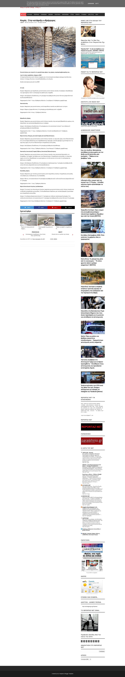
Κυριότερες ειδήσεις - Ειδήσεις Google (91, 474)
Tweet (28, 207)
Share (42, 207)
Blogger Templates (69, 673)
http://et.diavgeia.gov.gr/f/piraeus (89, 606)
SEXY (97, 14)
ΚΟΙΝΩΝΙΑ (44, 14)
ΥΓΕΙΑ (72, 14)
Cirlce (70, 207)
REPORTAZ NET (30, 7)
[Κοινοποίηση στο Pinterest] (56, 239)
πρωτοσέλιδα (89, 572)
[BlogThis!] (52, 239)
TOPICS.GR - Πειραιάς (87, 452)
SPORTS (77, 14)
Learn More (91, 3)
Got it (97, 3)
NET (23, 22)
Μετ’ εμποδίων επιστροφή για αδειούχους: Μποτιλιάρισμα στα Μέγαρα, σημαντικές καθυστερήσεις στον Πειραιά (91, 455)
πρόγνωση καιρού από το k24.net (91, 593)
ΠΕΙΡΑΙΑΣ (36, 14)
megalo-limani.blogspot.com (89, 507)
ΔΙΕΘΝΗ (50, 14)
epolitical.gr (85, 518)
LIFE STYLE (91, 14)
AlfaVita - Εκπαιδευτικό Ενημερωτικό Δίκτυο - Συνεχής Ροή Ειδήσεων (91, 465)
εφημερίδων (95, 572)
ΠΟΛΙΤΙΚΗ (57, 14)
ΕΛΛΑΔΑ (29, 14)
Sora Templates (60, 673)
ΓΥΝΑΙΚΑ (83, 14)
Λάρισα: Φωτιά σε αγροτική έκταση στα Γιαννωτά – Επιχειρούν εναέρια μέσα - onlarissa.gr (90, 477)
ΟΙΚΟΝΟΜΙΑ (65, 14)
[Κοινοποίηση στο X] (53, 239)
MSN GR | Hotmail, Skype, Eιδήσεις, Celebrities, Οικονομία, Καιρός (91, 534)
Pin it (56, 207)
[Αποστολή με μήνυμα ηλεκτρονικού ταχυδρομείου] (51, 239)
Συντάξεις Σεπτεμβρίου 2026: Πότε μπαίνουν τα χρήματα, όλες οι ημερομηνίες (92, 237)
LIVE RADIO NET (86, 485)
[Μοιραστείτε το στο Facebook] (55, 239)
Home (23, 14)
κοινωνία (44, 22)
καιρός (40, 22)
